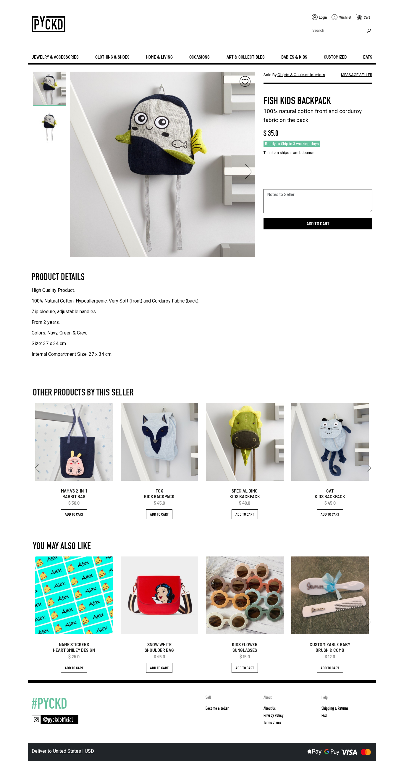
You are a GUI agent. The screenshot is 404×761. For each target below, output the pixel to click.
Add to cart (317, 223)
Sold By (294, 74)
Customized (335, 56)
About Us (270, 708)
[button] (76, 171)
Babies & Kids (294, 56)
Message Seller (356, 74)
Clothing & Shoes (112, 56)
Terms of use (272, 722)
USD (89, 751)
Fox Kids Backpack (159, 493)
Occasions (199, 56)
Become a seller (217, 708)
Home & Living (159, 56)
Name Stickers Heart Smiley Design (74, 647)
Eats (367, 56)
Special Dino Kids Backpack (245, 493)
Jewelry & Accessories (55, 56)
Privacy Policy (273, 715)
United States (67, 751)
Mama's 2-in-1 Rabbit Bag (74, 493)
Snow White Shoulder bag (159, 647)
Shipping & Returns (334, 708)
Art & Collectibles (246, 56)
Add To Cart (74, 514)
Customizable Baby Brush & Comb (330, 647)
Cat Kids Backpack (330, 493)
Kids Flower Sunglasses (245, 647)
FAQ (324, 715)
